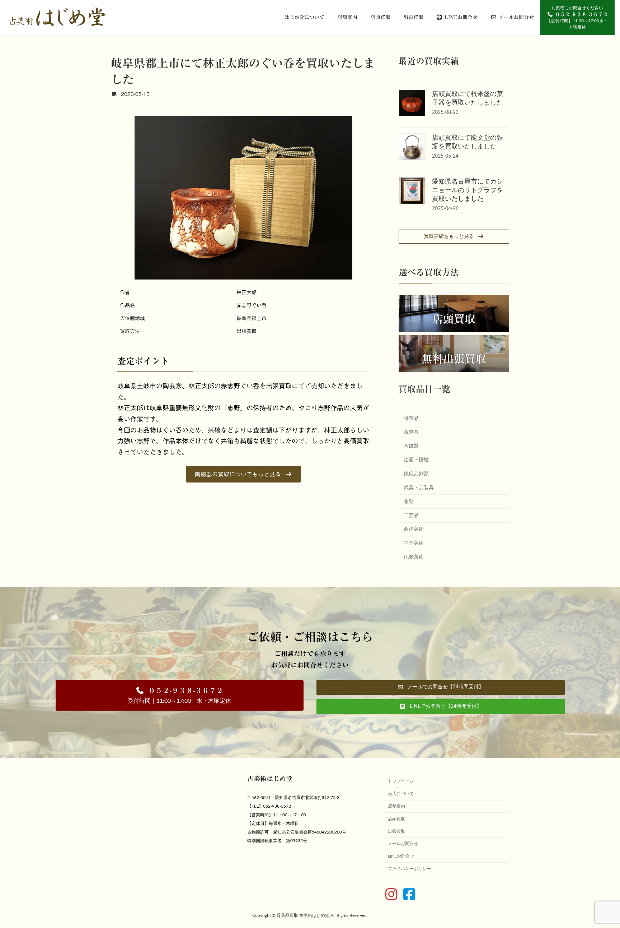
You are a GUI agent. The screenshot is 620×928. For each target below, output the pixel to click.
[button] (243, 474)
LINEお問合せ (401, 856)
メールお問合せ (403, 844)
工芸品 (411, 515)
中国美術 (414, 543)
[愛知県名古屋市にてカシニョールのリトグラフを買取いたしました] (412, 191)
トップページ (401, 781)
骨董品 (411, 418)
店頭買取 (453, 319)
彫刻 (409, 501)
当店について (401, 793)
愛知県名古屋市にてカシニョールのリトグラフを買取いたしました (467, 190)
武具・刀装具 (419, 487)
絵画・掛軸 (416, 459)
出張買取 (396, 831)
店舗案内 (396, 806)
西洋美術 (414, 529)
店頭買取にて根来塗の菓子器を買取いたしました (467, 98)
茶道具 (411, 432)
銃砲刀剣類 (416, 473)
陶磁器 (411, 446)
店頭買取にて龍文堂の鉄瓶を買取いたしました (467, 142)
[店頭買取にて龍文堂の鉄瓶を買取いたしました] (412, 147)
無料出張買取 (454, 359)
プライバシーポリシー (409, 869)
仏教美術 (414, 556)
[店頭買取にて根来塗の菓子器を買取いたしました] (412, 104)
